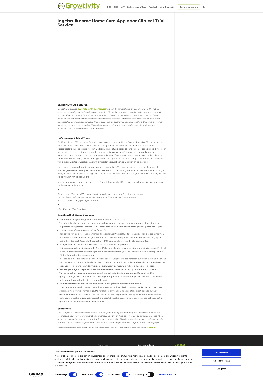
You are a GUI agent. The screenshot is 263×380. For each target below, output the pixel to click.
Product (153, 7)
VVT (123, 7)
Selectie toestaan (221, 361)
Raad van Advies (146, 345)
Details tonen (165, 374)
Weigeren (221, 369)
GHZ (116, 7)
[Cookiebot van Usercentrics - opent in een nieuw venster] (36, 375)
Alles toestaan (221, 353)
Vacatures (103, 345)
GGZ (109, 7)
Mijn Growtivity (167, 7)
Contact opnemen (188, 7)
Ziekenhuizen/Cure (136, 7)
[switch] (99, 374)
